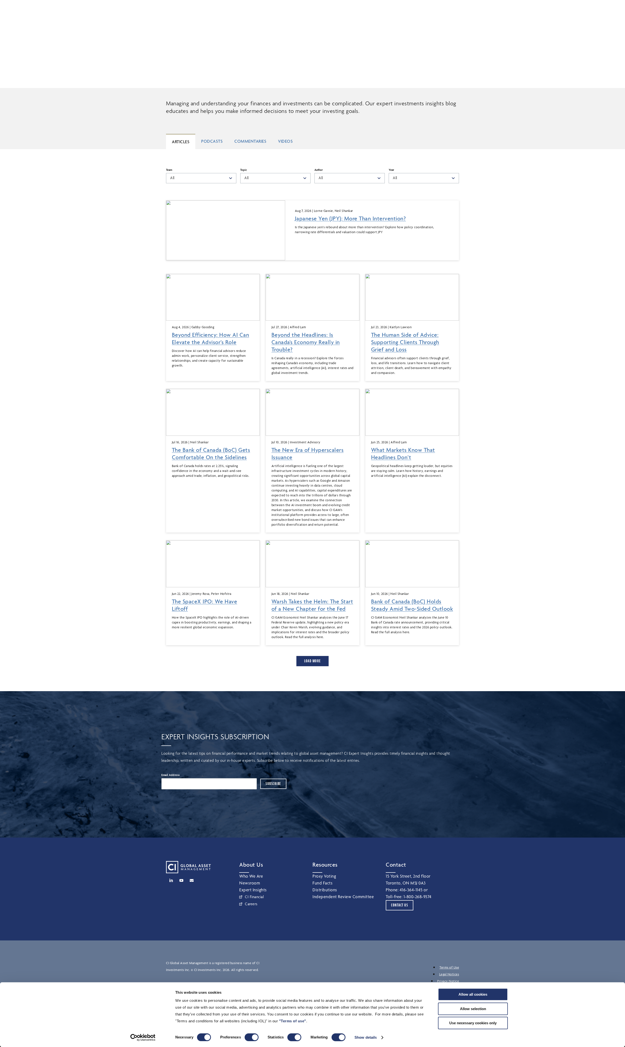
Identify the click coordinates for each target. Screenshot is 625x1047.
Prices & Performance (225, 25)
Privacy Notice (448, 981)
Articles (180, 141)
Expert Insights (253, 889)
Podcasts (212, 141)
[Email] (192, 880)
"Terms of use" (292, 1021)
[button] (403, 10)
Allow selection (473, 1009)
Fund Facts (322, 882)
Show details (365, 1037)
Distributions (324, 889)
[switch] (252, 1037)
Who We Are (251, 876)
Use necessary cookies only (473, 1023)
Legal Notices (449, 974)
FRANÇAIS (451, 10)
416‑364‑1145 (411, 889)
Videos (285, 141)
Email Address (170, 775)
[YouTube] (181, 880)
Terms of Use (449, 967)
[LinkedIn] (171, 880)
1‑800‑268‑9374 (418, 896)
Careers (251, 904)
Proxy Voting (324, 876)
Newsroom (249, 882)
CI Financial (254, 896)
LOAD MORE (312, 661)
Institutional (375, 10)
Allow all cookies (472, 994)
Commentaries (250, 141)
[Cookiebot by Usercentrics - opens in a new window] (143, 1037)
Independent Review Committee (343, 896)
